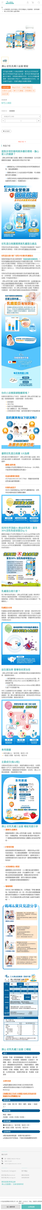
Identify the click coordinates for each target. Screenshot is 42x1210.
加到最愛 (7, 131)
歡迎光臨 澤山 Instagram (8, 1177)
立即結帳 (31, 1207)
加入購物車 (11, 1207)
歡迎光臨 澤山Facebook (8, 1175)
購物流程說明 (25, 1175)
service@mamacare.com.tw (13, 1163)
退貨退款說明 (25, 1177)
